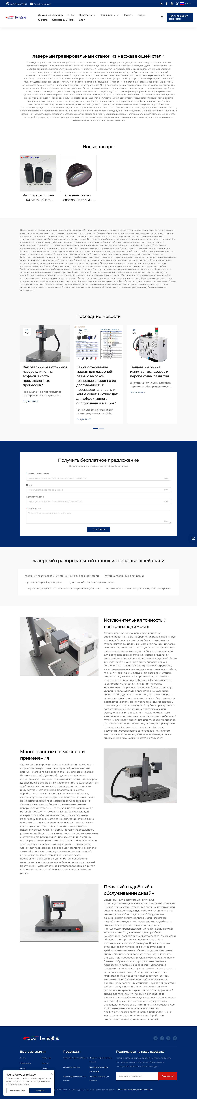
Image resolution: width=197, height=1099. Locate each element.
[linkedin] (161, 3)
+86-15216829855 (18, 4)
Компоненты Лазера (71, 1067)
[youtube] (172, 3)
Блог (82, 19)
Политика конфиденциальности (135, 1089)
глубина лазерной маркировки (124, 575)
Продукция (85, 15)
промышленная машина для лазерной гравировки (138, 588)
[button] (95, 428)
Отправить (98, 529)
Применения (108, 15)
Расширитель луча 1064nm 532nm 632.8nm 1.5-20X (38, 197)
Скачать (43, 19)
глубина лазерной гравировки (44, 582)
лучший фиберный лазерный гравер (92, 582)
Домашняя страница (50, 15)
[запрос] (193, 538)
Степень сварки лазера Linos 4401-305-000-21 (78, 197)
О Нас (70, 15)
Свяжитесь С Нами (63, 19)
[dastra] (18, 17)
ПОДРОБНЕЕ (38, 173)
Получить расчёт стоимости (178, 17)
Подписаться (167, 1076)
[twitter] (177, 3)
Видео (141, 15)
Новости (128, 15)
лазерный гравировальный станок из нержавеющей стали (62, 575)
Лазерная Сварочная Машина (75, 1058)
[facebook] (166, 3)
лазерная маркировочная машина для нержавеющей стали (62, 588)
